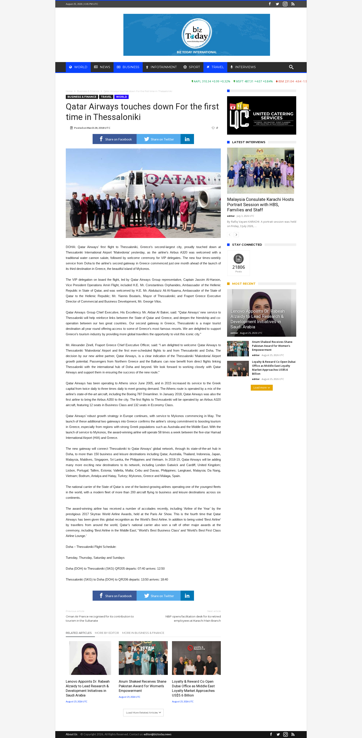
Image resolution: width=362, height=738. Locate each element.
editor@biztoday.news (157, 734)
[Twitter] (277, 4)
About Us (71, 734)
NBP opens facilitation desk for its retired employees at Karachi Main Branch (193, 615)
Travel (106, 96)
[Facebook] (269, 4)
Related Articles (79, 632)
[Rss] (293, 4)
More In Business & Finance (143, 632)
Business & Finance (88, 91)
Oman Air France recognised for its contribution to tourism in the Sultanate (100, 615)
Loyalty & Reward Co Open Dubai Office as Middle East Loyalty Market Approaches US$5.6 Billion (193, 688)
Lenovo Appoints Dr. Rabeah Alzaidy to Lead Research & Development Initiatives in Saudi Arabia (88, 688)
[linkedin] (187, 139)
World (121, 96)
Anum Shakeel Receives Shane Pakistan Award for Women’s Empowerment (142, 686)
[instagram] (285, 4)
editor (231, 221)
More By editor (107, 632)
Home (69, 91)
